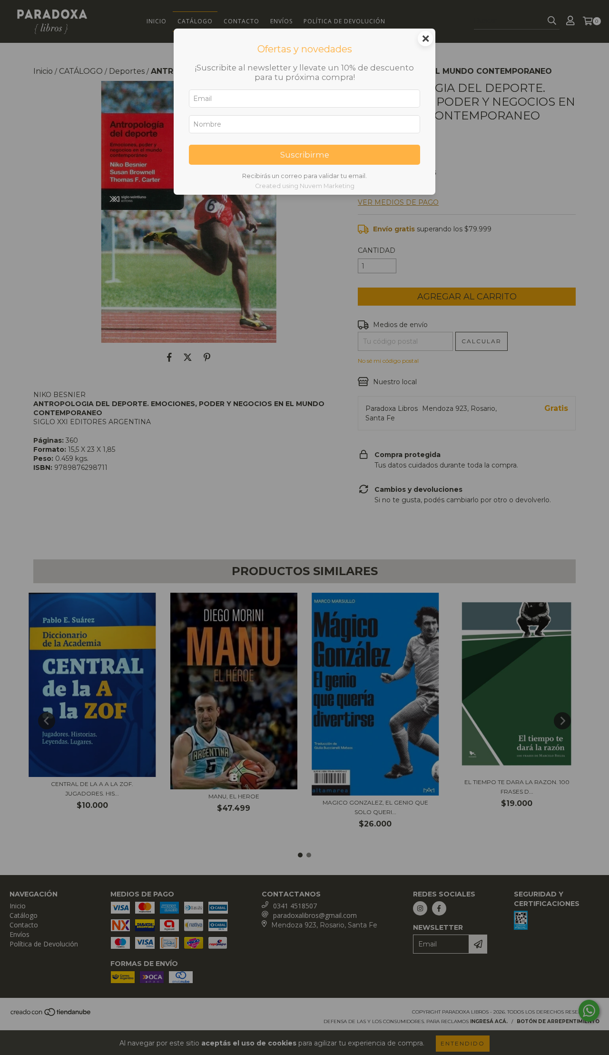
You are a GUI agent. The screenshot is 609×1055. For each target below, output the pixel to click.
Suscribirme (304, 154)
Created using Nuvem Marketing (304, 185)
